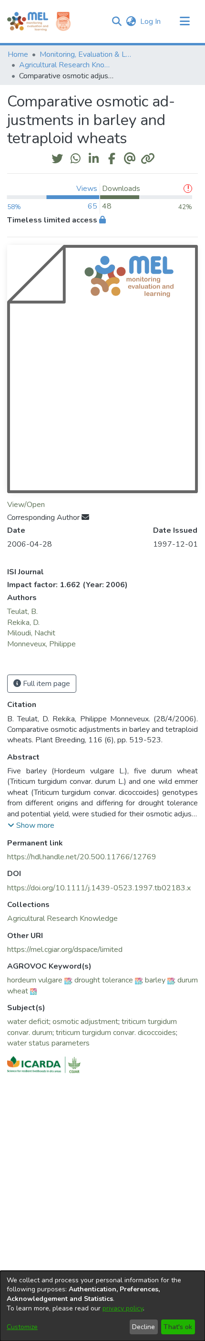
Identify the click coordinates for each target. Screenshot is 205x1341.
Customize (22, 1326)
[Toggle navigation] (184, 21)
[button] (117, 21)
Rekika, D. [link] (23, 622)
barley (155, 980)
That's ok (178, 1326)
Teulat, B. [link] (22, 611)
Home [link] (18, 54)
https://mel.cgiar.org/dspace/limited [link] (65, 949)
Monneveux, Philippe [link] (41, 644)
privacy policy (122, 1308)
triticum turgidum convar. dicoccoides (116, 1032)
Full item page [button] (45, 683)
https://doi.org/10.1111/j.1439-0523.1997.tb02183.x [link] (99, 888)
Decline (143, 1326)
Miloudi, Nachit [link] (31, 633)
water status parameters (48, 1043)
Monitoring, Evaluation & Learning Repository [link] (87, 54)
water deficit (28, 1021)
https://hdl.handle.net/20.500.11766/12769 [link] (81, 857)
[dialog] (102, 1306)
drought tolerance (103, 980)
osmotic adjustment (85, 1021)
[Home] (27, 21)
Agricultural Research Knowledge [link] (66, 65)
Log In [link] (151, 21)
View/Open (26, 504)
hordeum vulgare (34, 980)
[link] (62, 918)
